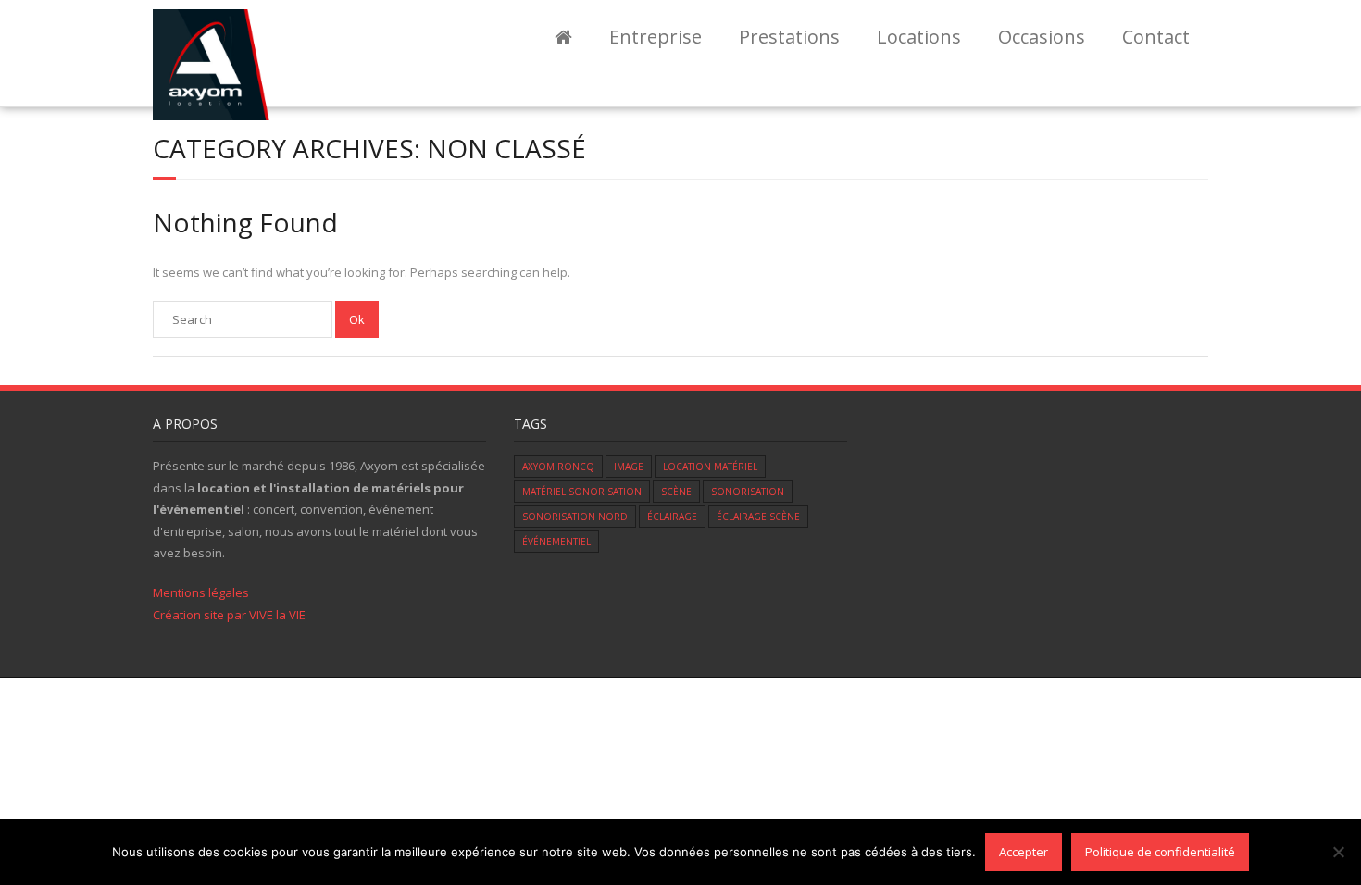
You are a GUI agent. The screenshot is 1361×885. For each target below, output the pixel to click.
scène (676, 491)
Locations (919, 36)
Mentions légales (201, 592)
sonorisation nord (575, 516)
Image (628, 466)
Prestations (789, 36)
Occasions (1041, 36)
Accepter (1023, 851)
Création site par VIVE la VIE (229, 614)
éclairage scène (758, 516)
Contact (1156, 36)
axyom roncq (558, 466)
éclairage (672, 516)
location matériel (710, 466)
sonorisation (747, 491)
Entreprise (655, 36)
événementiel (556, 541)
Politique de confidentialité (1160, 851)
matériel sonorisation (582, 491)
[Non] (1338, 851)
